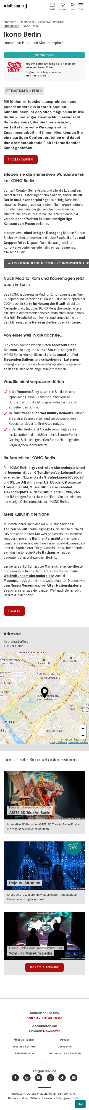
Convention (65, 1046)
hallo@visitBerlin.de (44, 1018)
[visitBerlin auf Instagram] (50, 1077)
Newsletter (51, 1031)
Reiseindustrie (24, 1053)
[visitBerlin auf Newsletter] (73, 1077)
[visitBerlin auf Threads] (27, 1077)
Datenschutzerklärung (41, 1093)
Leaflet (52, 743)
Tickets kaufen (20, 159)
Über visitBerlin (24, 1039)
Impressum (18, 1093)
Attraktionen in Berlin (23, 91)
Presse (65, 1039)
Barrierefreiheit (67, 1093)
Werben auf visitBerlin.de (65, 1053)
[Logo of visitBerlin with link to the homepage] (15, 6)
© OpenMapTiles (61, 743)
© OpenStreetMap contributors (78, 743)
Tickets (14, 610)
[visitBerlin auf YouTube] (38, 1077)
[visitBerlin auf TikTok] (62, 1077)
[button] (63, 6)
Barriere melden (18, 1098)
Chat (80, 1104)
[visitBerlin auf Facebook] (15, 1077)
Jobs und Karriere (24, 1046)
